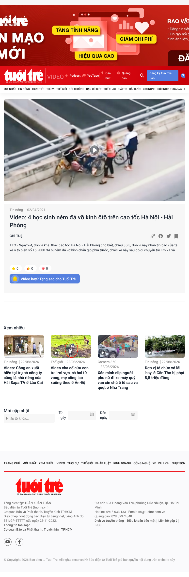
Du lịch (163, 463)
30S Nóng (149, 89)
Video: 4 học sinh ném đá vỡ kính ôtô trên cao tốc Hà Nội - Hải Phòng (91, 221)
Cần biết (108, 75)
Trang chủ (12, 463)
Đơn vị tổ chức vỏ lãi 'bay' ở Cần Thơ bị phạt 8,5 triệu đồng (164, 373)
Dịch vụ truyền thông (109, 521)
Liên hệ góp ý (167, 521)
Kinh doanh (122, 463)
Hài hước (135, 89)
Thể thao (109, 89)
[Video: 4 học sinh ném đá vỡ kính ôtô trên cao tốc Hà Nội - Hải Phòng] (94, 150)
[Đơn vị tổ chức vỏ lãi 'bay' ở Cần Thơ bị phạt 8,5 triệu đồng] (165, 346)
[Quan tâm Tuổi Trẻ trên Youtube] (8, 542)
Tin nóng (24, 89)
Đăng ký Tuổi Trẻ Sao (161, 75)
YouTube (93, 75)
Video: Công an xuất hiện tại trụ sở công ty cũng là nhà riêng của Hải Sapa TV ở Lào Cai (23, 375)
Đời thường (76, 89)
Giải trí (122, 89)
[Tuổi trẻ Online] (39, 486)
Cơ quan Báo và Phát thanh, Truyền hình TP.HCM (38, 530)
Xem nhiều (14, 328)
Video (61, 463)
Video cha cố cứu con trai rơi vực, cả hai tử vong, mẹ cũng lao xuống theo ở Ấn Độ (70, 375)
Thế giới (61, 89)
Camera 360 (107, 362)
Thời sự (73, 463)
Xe (154, 463)
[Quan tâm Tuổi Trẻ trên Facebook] (19, 542)
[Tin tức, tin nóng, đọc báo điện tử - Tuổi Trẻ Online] (25, 75)
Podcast (75, 75)
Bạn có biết (93, 89)
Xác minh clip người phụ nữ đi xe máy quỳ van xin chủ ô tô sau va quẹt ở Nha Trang (118, 380)
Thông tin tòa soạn (17, 525)
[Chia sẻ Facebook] (161, 236)
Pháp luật (103, 463)
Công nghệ (141, 463)
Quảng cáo (126, 75)
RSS (98, 525)
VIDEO (55, 76)
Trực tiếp (38, 89)
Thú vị (50, 89)
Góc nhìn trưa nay (169, 89)
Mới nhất (10, 89)
